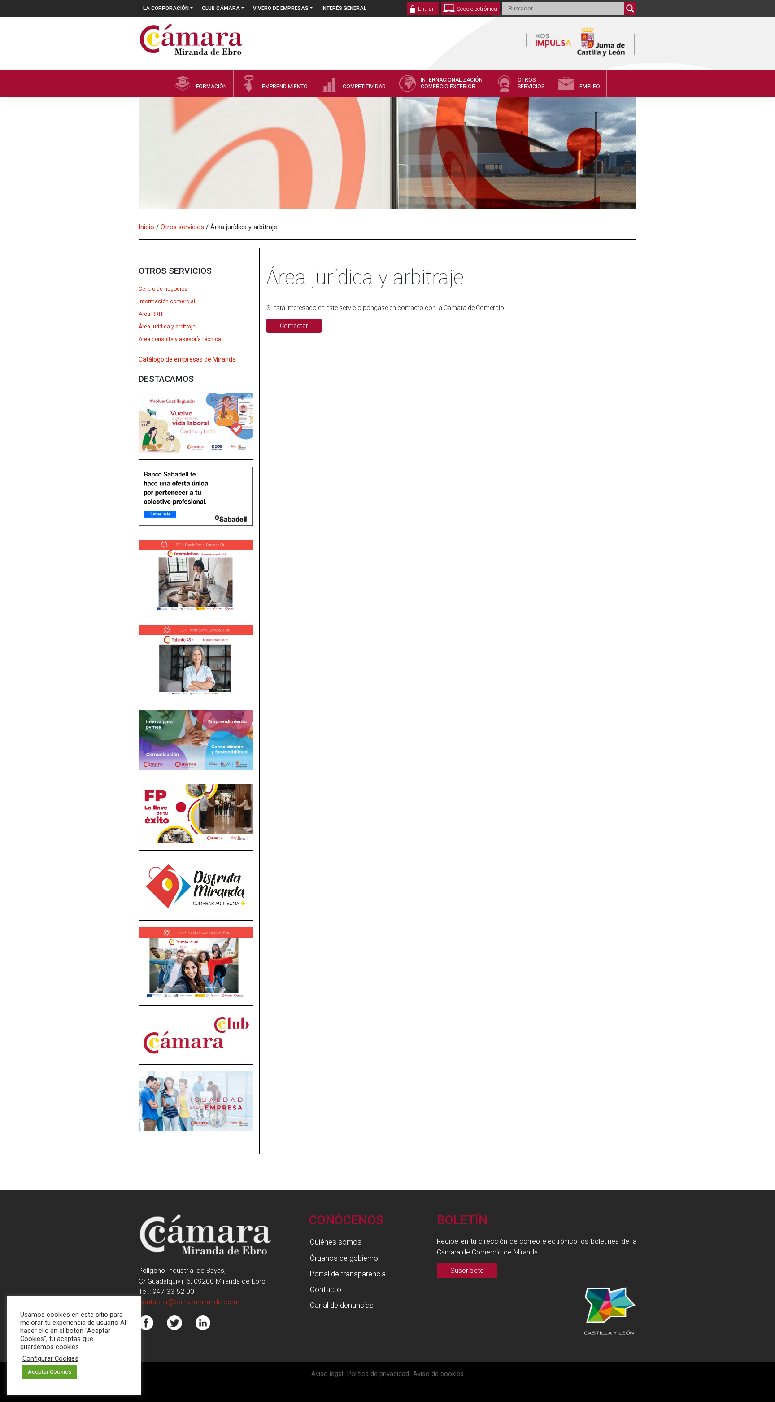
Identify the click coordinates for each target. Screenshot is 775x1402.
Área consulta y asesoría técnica (180, 339)
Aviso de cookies (438, 1374)
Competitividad (364, 86)
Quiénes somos (335, 1241)
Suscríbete (467, 1271)
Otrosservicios (531, 83)
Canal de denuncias (342, 1305)
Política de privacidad (378, 1374)
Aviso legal (327, 1374)
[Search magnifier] (630, 8)
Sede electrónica (477, 8)
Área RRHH (152, 314)
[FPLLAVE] (196, 820)
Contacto (325, 1289)
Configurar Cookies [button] (50, 1358)
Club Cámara (221, 8)
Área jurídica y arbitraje (167, 326)
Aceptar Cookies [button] (49, 1371)
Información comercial (167, 301)
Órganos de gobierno (344, 1258)
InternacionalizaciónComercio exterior (452, 83)
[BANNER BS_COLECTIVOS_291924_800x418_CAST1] (196, 502)
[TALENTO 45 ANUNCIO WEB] (196, 667)
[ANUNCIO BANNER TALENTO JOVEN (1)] (196, 969)
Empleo (589, 86)
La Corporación (166, 8)
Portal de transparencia (348, 1273)
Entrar (426, 8)
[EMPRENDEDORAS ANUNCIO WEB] (196, 581)
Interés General (344, 8)
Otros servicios (182, 227)
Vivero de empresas (281, 8)
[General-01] (196, 746)
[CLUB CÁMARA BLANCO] (196, 1041)
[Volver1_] (196, 428)
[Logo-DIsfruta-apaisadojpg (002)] (196, 891)
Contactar (294, 325)
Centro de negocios (163, 289)
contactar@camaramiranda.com (188, 1302)
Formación (211, 86)
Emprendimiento (285, 86)
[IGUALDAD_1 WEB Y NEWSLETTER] (196, 1107)
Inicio (146, 227)
